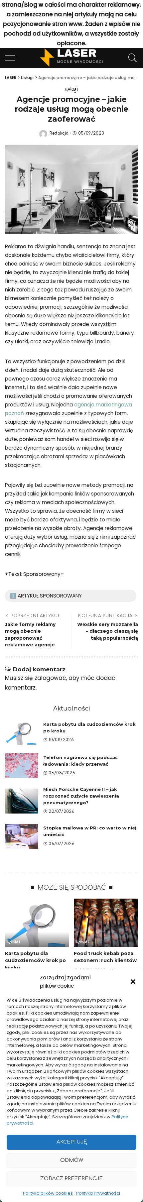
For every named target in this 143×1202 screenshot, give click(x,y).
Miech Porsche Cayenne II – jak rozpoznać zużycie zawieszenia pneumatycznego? (81, 796)
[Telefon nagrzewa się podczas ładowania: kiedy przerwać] (21, 765)
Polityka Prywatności (98, 1193)
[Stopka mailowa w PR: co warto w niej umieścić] (21, 836)
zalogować (50, 678)
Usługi (71, 89)
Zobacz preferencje (71, 1178)
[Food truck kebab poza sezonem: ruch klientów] (106, 923)
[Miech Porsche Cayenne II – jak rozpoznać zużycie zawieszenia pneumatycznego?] (21, 801)
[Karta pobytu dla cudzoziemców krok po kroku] (21, 732)
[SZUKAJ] (131, 58)
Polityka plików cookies (48, 1193)
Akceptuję (72, 1142)
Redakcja (59, 133)
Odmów (71, 1160)
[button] (133, 981)
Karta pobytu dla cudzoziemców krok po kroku (35, 960)
